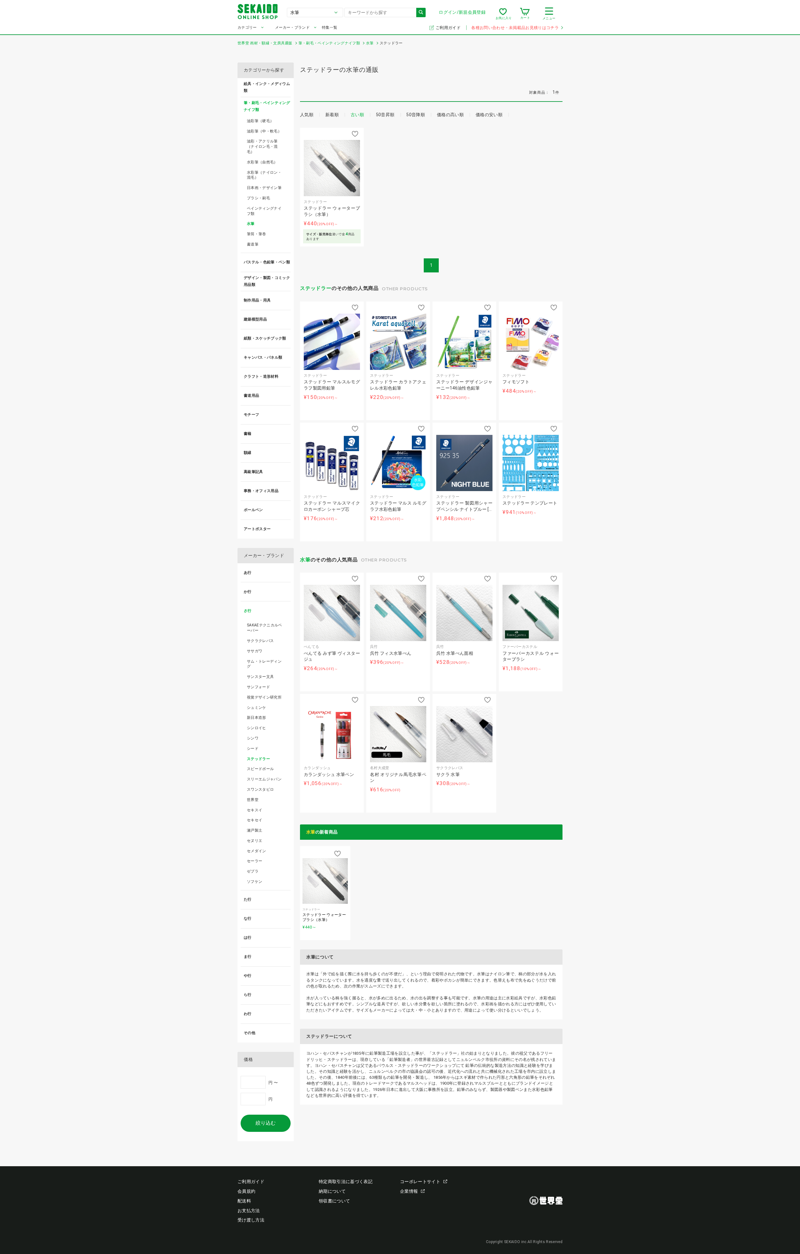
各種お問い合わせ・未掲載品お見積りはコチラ (515, 27)
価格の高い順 (450, 114)
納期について (332, 1191)
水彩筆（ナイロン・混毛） (264, 175)
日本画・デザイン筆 (264, 188)
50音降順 (415, 114)
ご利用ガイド (449, 27)
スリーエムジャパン (264, 779)
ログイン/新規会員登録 (462, 12)
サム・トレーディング (264, 664)
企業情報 (409, 1191)
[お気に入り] (503, 13)
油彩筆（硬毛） (260, 121)
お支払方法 (249, 1210)
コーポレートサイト (420, 1181)
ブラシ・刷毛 (258, 198)
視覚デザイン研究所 (264, 697)
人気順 (306, 114)
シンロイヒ (256, 728)
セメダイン (256, 851)
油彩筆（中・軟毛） (264, 131)
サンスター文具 (260, 676)
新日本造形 (256, 717)
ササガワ (254, 651)
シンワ (252, 738)
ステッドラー (316, 288)
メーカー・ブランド (292, 27)
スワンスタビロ (260, 789)
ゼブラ (252, 871)
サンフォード (258, 687)
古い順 (357, 114)
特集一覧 (329, 27)
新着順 (332, 114)
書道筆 (252, 244)
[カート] (525, 13)
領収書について (334, 1200)
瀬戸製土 (254, 830)
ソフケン (254, 881)
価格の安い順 (489, 114)
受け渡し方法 (251, 1219)
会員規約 (246, 1191)
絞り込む (266, 1123)
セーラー (254, 861)
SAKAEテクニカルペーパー (264, 628)
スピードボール (260, 769)
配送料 (244, 1200)
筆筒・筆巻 (256, 234)
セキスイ (254, 810)
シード (252, 748)
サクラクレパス (260, 641)
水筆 (305, 560)
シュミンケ (256, 707)
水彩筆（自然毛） (262, 162)
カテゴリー (247, 27)
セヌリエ (254, 840)
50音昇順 (385, 114)
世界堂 (252, 800)
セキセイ (254, 820)
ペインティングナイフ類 (264, 211)
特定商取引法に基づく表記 (345, 1181)
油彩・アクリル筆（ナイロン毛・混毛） (262, 146)
